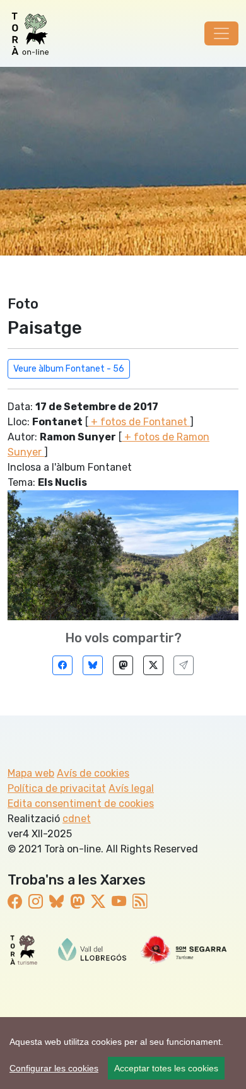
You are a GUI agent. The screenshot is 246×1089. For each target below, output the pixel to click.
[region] (123, 1053)
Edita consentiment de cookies (81, 803)
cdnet (76, 819)
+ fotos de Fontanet (139, 422)
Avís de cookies (93, 773)
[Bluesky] (93, 665)
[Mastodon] (123, 665)
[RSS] (139, 901)
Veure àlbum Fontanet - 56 (68, 368)
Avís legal (131, 788)
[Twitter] (153, 665)
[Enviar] (183, 665)
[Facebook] (62, 665)
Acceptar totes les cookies (166, 1068)
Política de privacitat (57, 788)
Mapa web (31, 773)
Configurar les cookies (53, 1068)
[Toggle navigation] (221, 33)
